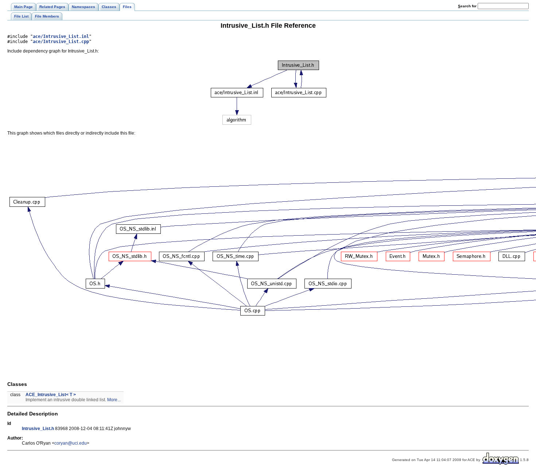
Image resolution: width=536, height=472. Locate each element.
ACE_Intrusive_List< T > (51, 394)
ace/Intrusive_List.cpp (61, 41)
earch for (468, 6)
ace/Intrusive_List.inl (61, 36)
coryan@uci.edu (70, 443)
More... (114, 399)
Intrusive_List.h (38, 428)
